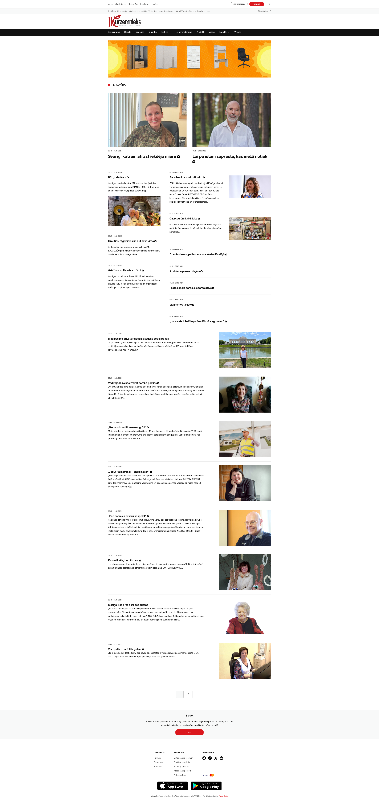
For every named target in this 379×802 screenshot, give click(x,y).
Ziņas (110, 4)
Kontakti (158, 766)
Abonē (257, 4)
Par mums (158, 762)
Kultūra (164, 32)
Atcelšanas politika (182, 771)
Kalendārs (133, 4)
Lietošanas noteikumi (183, 758)
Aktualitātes (114, 32)
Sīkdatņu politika (181, 766)
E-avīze (154, 4)
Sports (127, 32)
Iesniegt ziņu (239, 4)
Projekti (223, 32)
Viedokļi (200, 32)
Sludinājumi (120, 4)
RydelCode (223, 796)
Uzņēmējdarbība (184, 32)
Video (212, 32)
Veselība (140, 32)
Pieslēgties (263, 11)
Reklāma (144, 4)
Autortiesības (180, 775)
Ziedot (189, 732)
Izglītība (153, 32)
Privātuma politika (182, 762)
